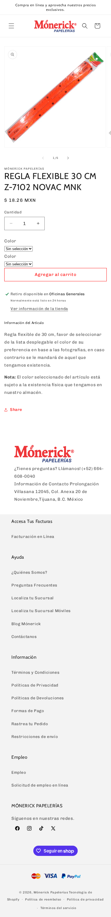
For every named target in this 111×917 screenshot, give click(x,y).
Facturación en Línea (32, 536)
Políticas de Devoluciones (37, 698)
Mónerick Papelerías (51, 892)
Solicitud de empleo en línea (39, 785)
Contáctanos (24, 636)
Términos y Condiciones (35, 672)
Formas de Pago (27, 710)
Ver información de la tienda (39, 308)
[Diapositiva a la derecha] (68, 158)
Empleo (18, 772)
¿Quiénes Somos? (29, 572)
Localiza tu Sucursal (32, 598)
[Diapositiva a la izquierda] (43, 158)
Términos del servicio (58, 908)
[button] (11, 26)
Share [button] (16, 409)
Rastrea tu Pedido (29, 723)
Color (10, 241)
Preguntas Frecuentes (34, 585)
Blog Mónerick (26, 623)
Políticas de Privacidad (34, 685)
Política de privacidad (85, 899)
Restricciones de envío (34, 736)
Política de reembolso (43, 899)
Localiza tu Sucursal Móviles (41, 610)
